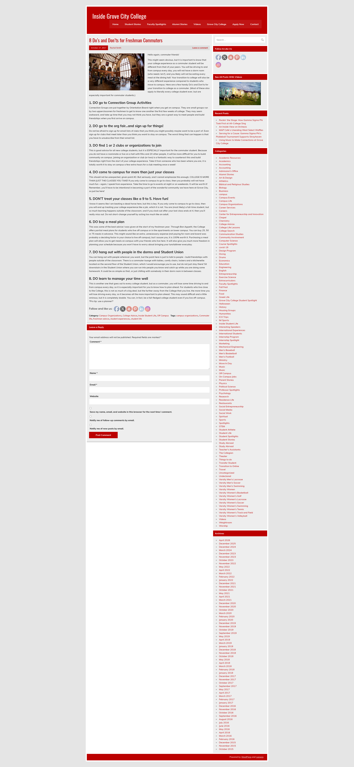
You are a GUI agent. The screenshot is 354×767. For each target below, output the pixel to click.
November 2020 (227, 606)
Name (93, 373)
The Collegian (226, 452)
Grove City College (216, 24)
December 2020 (227, 603)
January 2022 (226, 580)
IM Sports (224, 320)
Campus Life (225, 200)
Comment (95, 342)
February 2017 (227, 699)
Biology (223, 187)
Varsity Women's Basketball (233, 492)
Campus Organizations (110, 315)
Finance (223, 290)
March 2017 (225, 696)
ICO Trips (223, 317)
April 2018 (224, 662)
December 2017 (227, 676)
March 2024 (225, 550)
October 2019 (226, 629)
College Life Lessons (229, 227)
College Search (227, 230)
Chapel (222, 217)
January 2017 (226, 702)
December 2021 (227, 583)
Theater (223, 456)
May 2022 (224, 566)
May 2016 (224, 729)
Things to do (225, 459)
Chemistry (224, 220)
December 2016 (227, 706)
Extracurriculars (227, 280)
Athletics (223, 181)
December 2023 (227, 553)
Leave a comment (200, 48)
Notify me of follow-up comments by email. (112, 420)
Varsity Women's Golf (230, 496)
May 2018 (224, 659)
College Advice (130, 315)
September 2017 (228, 686)
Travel (222, 469)
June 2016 (224, 725)
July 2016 (224, 722)
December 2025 (227, 543)
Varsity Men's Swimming (231, 486)
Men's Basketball (228, 353)
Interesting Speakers (229, 326)
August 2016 (226, 719)
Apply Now (238, 24)
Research (224, 396)
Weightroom (225, 522)
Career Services (227, 207)
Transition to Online (229, 466)
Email (93, 385)
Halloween (224, 303)
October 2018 (226, 656)
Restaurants (225, 403)
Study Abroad (226, 443)
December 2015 (227, 742)
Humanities (225, 313)
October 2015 (226, 749)
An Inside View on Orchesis (233, 126)
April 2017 (224, 692)
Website (94, 396)
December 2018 (227, 649)
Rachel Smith (115, 48)
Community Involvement (231, 237)
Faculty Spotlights (156, 24)
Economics (224, 260)
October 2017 (226, 682)
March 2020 (225, 613)
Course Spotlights (228, 244)
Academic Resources (230, 157)
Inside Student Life (147, 315)
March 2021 (225, 599)
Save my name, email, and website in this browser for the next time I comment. (131, 412)
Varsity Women (227, 489)
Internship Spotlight (229, 340)
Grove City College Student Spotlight (238, 300)
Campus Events (227, 197)
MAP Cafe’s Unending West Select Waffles (241, 130)
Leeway (259, 757)
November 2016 (227, 709)
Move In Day (225, 363)
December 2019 (227, 623)
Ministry (223, 360)
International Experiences (232, 330)
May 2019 (224, 636)
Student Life (225, 433)
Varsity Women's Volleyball (233, 515)
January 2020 (226, 619)
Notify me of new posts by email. (107, 428)
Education (224, 263)
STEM (222, 426)
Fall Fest (223, 287)
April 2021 (224, 596)
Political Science (227, 386)
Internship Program (229, 336)
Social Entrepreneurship (231, 406)
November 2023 (227, 556)
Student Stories (133, 24)
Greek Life (224, 297)
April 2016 (224, 732)
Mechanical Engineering (231, 346)
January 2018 (226, 672)
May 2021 (224, 593)
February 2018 (227, 669)
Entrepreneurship (228, 273)
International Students (230, 333)
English (222, 270)
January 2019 (226, 646)
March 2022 (225, 573)
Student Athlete (227, 429)
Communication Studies (231, 234)
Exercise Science (227, 277)
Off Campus (163, 315)
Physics (223, 383)
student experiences (120, 318)
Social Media (225, 409)
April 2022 (224, 570)
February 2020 (227, 616)
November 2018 (227, 653)
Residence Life (226, 399)
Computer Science (228, 240)
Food (221, 293)
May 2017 (224, 689)
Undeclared (225, 476)
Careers (223, 210)
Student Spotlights (228, 436)
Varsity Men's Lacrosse (231, 479)
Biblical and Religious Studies (234, 184)
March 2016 (225, 735)
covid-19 (223, 247)
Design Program (227, 250)
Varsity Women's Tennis (231, 509)
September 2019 (228, 633)
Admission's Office (228, 171)
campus (223, 194)
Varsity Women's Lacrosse (232, 499)
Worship (223, 525)
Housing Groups (227, 310)
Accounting (225, 164)
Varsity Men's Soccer (229, 482)
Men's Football (226, 356)
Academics (225, 161)
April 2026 (224, 540)
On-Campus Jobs (227, 376)
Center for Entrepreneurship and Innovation (241, 214)
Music (222, 366)
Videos (197, 24)
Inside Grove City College (119, 15)
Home (115, 24)
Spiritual (223, 416)
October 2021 (226, 590)
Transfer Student (227, 462)
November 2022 (227, 563)
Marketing (224, 343)
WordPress (246, 757)
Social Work (225, 413)
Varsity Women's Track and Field (236, 512)
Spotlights (224, 423)
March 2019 (225, 643)
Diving (222, 254)
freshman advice (101, 318)
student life (136, 318)
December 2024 (227, 546)
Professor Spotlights (229, 389)
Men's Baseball (227, 350)
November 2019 (227, 626)
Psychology (225, 393)
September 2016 (228, 716)
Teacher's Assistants (229, 449)
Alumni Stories (179, 24)
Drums (222, 257)
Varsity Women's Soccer (231, 502)
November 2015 (227, 745)
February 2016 (227, 739)
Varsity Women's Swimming (233, 506)
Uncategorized (226, 472)
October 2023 (226, 560)
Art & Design (225, 177)
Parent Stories (226, 380)
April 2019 (224, 639)
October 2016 (226, 712)
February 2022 (227, 576)
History (223, 307)
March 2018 (225, 666)
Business (223, 191)
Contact (254, 24)
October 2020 (226, 609)
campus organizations (187, 315)
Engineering (225, 267)
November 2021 (227, 586)
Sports (222, 419)
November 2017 (227, 679)
